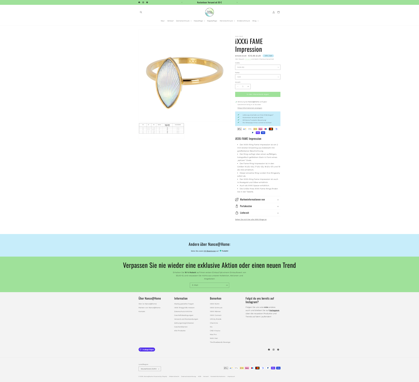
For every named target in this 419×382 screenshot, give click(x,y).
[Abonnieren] (226, 285)
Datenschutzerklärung (188, 376)
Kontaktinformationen (218, 376)
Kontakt (142, 311)
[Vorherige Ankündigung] (181, 2)
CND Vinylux (215, 331)
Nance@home (148, 376)
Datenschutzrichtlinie (183, 311)
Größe (237, 63)
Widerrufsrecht (174, 376)
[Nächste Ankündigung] (237, 2)
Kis (211, 327)
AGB (199, 376)
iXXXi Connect (216, 315)
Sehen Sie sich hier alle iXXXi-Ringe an (251, 219)
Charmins (214, 323)
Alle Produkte (179, 331)
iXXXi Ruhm (215, 304)
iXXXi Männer (215, 311)
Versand (248, 59)
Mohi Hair (214, 338)
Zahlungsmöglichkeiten (184, 323)
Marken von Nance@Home (149, 308)
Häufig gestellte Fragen (184, 304)
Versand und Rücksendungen (186, 319)
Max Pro (213, 334)
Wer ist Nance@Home (148, 304)
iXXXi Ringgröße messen (184, 308)
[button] (141, 12)
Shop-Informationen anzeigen (250, 108)
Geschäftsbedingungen (183, 315)
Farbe (237, 72)
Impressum (231, 376)
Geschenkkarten (180, 327)
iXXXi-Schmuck (216, 308)
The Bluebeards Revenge (220, 342)
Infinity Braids (215, 319)
